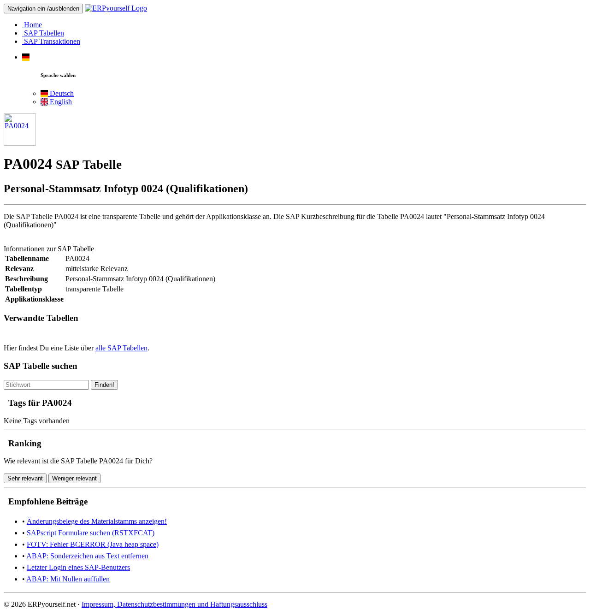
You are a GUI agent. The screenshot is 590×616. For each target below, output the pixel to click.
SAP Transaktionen (51, 41)
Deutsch (61, 93)
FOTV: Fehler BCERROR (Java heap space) (93, 544)
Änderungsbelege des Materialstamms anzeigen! (97, 521)
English (60, 102)
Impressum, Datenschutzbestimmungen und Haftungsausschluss (174, 604)
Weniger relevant (74, 478)
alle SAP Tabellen (121, 348)
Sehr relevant (25, 478)
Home (32, 25)
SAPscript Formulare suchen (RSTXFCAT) (90, 533)
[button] (26, 57)
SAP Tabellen (43, 33)
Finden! (104, 384)
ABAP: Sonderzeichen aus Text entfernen (87, 556)
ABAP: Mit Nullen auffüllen (68, 579)
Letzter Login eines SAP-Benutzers (78, 567)
